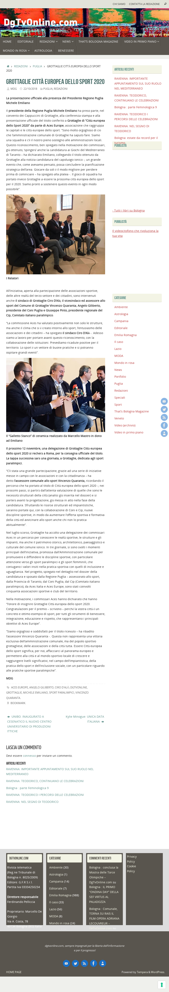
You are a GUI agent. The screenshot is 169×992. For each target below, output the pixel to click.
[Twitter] (164, 409)
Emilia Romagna (125, 335)
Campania (121, 321)
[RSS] (164, 417)
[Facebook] (164, 425)
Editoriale (121, 328)
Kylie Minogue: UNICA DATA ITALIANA (85, 719)
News (118, 370)
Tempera (142, 972)
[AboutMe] (164, 433)
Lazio (117, 349)
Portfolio (120, 376)
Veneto (119, 418)
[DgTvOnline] (164, 401)
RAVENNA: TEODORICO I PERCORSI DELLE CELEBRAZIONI (45, 795)
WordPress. (158, 972)
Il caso (118, 342)
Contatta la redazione (144, 4)
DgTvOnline (78, 687)
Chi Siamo (119, 4)
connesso (29, 756)
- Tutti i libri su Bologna (128, 210)
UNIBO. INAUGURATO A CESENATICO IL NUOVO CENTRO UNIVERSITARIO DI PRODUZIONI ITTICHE (29, 724)
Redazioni (21, 66)
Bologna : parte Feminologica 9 (27, 788)
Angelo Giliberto (41, 687)
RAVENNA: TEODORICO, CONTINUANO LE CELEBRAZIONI (45, 781)
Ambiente (121, 307)
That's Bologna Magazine (131, 411)
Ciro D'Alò (62, 687)
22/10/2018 (30, 89)
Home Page (13, 972)
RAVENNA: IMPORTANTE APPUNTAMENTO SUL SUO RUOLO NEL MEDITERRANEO (137, 83)
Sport (118, 404)
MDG (14, 89)
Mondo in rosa (124, 363)
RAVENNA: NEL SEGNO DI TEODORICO (32, 802)
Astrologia (121, 314)
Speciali (119, 397)
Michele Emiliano (35, 692)
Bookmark (18, 703)
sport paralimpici (61, 692)
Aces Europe (19, 687)
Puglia (37, 66)
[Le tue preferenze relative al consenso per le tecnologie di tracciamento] (162, 985)
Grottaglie (14, 692)
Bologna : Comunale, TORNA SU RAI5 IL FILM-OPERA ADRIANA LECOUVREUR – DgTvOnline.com (104, 918)
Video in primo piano (128, 432)
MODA (118, 356)
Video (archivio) (124, 425)
